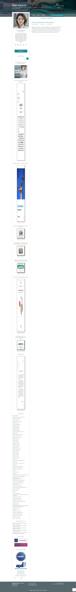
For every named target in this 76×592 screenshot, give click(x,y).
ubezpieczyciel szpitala (18, 499)
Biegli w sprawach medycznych (19, 417)
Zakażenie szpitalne (17, 510)
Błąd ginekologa (16, 425)
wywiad (15, 509)
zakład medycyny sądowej (18, 512)
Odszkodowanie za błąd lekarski (19, 480)
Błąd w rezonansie (17, 457)
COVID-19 (15, 464)
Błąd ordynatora (16, 444)
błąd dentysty (16, 422)
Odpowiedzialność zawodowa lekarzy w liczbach (20, 524)
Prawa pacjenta (16, 484)
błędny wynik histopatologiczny (19, 460)
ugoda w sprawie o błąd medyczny (20, 501)
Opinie (38, 15)
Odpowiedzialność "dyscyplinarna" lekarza (21, 474)
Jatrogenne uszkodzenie (18, 469)
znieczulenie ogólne (17, 518)
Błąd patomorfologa (17, 448)
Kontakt (43, 15)
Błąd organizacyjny (17, 446)
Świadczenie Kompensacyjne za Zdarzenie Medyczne (21, 495)
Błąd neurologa (16, 438)
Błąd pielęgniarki (17, 450)
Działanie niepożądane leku (18, 467)
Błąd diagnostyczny (17, 424)
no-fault (15, 473)
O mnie (33, 15)
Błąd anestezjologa (17, 418)
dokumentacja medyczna (18, 466)
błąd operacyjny (16, 443)
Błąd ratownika (16, 454)
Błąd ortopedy (16, 447)
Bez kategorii (16, 415)
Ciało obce (15, 461)
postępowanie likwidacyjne (18, 483)
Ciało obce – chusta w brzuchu (19, 463)
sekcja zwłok (16, 490)
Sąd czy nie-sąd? (16, 488)
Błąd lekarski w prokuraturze (19, 431)
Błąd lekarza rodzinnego (18, 434)
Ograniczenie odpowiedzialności (58, 584)
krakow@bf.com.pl (33, 584)
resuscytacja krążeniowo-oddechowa (20, 487)
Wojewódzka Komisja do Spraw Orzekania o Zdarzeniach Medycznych (21, 506)
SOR (14, 491)
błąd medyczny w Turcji (18, 435)
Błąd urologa (16, 456)
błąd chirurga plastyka (18, 421)
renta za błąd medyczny (18, 485)
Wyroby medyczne (17, 507)
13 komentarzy (49, 24)
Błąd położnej (16, 451)
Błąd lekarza (19, 5)
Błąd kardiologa (16, 428)
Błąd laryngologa (17, 430)
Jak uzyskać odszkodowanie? (57, 15)
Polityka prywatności (60, 583)
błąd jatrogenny (16, 427)
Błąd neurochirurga (17, 437)
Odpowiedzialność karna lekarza (19, 476)
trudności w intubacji (17, 496)
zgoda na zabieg (16, 516)
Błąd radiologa (16, 453)
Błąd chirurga (16, 420)
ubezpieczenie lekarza (18, 498)
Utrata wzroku (16, 502)
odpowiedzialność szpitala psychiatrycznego (18, 478)
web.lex (45, 590)
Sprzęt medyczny (17, 493)
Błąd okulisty (16, 440)
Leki (14, 470)
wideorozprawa (16, 504)
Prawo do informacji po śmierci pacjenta (43, 22)
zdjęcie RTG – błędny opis (18, 515)
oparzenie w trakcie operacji (19, 481)
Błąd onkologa (16, 441)
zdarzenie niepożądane (18, 513)
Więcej (21, 41)
